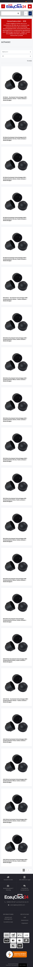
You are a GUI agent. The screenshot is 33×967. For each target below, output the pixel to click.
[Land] (26, 1)
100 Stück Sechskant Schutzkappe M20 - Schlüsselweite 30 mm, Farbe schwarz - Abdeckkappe (15, 460)
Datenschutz (24, 920)
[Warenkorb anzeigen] (30, 6)
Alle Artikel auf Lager (24, 880)
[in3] (7, 940)
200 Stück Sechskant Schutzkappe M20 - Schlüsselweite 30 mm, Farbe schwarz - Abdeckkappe (15, 861)
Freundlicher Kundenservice (25, 889)
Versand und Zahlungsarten (8, 918)
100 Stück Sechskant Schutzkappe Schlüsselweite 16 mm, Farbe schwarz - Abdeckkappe (15, 620)
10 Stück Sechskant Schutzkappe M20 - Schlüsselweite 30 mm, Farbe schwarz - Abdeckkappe (15, 219)
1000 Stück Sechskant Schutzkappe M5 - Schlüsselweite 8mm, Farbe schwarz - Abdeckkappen (15, 660)
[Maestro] (13, 940)
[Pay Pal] (26, 940)
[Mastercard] (20, 940)
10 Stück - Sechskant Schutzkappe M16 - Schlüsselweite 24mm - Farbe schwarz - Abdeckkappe (15, 98)
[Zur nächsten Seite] (31, 870)
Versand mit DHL (8, 880)
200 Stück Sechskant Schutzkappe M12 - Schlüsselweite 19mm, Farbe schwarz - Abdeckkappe (15, 781)
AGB (25, 917)
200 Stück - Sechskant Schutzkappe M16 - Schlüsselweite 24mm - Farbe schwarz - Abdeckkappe (15, 700)
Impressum (25, 923)
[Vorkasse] (13, 935)
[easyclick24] (16, 897)
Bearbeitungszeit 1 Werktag (8, 889)
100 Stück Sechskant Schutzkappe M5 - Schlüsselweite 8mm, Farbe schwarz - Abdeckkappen (15, 500)
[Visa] (20, 946)
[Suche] (18, 13)
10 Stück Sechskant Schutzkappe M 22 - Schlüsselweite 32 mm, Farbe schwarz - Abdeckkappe (15, 139)
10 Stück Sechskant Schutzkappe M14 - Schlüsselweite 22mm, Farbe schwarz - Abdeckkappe (15, 179)
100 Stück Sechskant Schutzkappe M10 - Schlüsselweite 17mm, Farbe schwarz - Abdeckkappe (15, 339)
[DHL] (7, 935)
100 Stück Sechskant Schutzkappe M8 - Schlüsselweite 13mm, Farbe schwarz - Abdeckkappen (15, 580)
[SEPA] (26, 935)
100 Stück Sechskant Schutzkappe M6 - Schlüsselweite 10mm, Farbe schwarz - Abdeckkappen (15, 540)
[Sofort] (13, 946)
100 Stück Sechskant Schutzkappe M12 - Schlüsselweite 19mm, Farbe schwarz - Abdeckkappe (15, 379)
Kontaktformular (8, 922)
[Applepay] (20, 935)
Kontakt (29, 1)
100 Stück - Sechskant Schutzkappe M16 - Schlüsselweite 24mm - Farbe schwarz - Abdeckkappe (15, 299)
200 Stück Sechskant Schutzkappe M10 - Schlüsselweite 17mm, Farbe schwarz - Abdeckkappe (15, 740)
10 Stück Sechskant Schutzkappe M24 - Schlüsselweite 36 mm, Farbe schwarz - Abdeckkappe (15, 259)
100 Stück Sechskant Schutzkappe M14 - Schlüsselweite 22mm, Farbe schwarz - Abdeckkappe (15, 419)
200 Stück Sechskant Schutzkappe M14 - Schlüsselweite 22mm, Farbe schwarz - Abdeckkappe (15, 821)
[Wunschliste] (25, 13)
